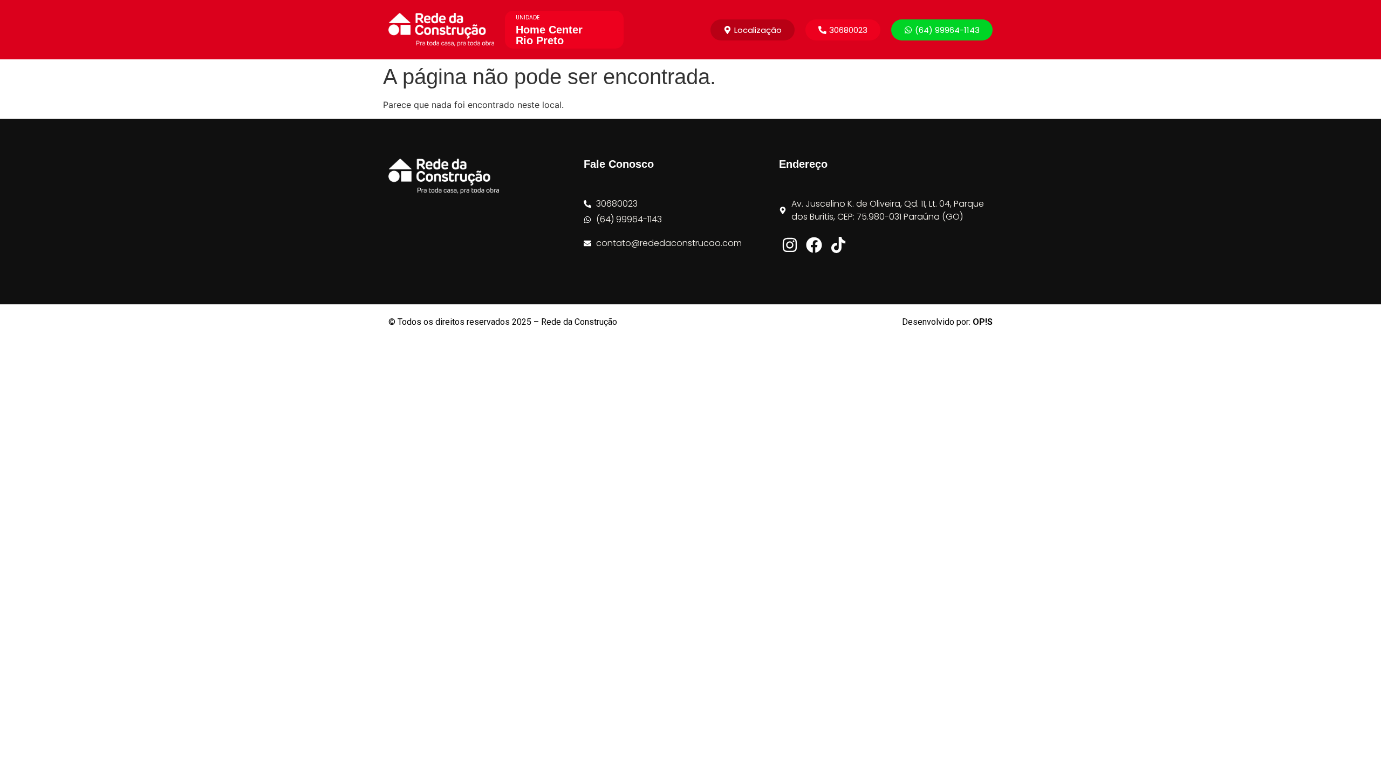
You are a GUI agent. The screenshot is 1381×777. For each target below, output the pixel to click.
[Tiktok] (838, 245)
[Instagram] (790, 245)
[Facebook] (814, 245)
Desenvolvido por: (947, 322)
